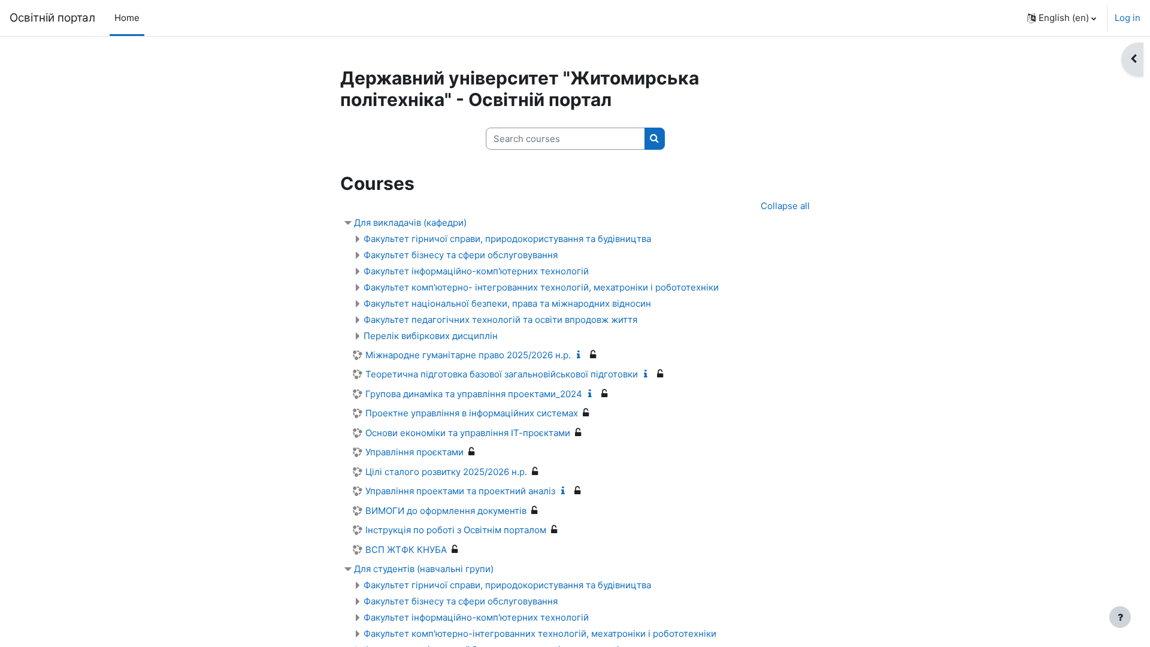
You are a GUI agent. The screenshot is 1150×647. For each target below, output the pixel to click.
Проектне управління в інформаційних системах (471, 413)
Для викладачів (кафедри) (410, 222)
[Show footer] (1120, 617)
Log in (1127, 17)
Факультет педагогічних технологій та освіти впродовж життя (500, 319)
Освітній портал (52, 18)
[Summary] (581, 355)
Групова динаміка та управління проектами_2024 (473, 394)
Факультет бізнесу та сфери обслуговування (461, 255)
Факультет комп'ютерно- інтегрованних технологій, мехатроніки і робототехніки (541, 287)
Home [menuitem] (127, 17)
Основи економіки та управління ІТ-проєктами (467, 433)
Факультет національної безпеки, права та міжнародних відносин (507, 303)
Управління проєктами (414, 452)
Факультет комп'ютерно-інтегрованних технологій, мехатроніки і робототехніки (540, 633)
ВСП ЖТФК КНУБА (406, 549)
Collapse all (785, 205)
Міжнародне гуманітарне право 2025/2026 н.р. (468, 355)
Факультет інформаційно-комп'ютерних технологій (476, 271)
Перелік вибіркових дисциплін (431, 335)
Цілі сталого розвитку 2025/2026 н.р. (446, 471)
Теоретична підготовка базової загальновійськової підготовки (501, 374)
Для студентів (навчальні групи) (424, 569)
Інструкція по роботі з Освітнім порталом (455, 530)
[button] (1061, 18)
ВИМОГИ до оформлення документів (445, 510)
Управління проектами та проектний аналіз (460, 491)
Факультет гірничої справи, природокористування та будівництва (507, 238)
